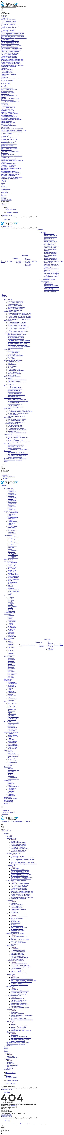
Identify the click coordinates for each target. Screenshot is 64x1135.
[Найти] (2, 10)
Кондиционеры (15, 841)
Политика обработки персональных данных (32, 1123)
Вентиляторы (14, 948)
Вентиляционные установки (19, 936)
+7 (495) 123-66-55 (6, 200)
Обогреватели (15, 977)
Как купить (10, 1056)
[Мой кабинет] (1, 809)
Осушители (14, 1024)
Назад (10, 835)
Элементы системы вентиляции (20, 917)
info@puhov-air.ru (7, 215)
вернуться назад (5, 1105)
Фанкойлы (14, 903)
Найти (2, 1127)
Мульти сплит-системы (17, 856)
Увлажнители (14, 1012)
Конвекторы (14, 989)
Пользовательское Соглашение (11, 1123)
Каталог (9, 836)
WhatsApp (7, 219)
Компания (10, 1062)
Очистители (14, 1035)
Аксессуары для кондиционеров (20, 883)
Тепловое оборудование (17, 998)
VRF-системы (15, 868)
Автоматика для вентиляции (19, 963)
